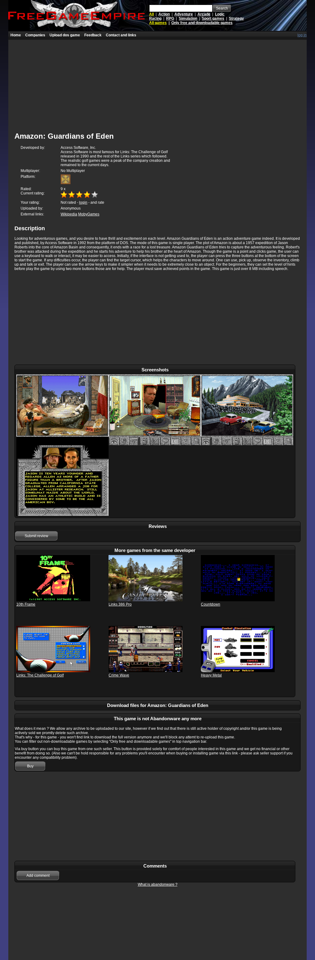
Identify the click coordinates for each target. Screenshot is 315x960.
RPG (170, 18)
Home (15, 35)
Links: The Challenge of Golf (40, 675)
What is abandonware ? (157, 884)
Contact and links (121, 35)
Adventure (183, 14)
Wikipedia (69, 214)
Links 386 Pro (120, 604)
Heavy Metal (211, 675)
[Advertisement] (157, 83)
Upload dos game (65, 35)
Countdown (210, 604)
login (83, 202)
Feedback (93, 35)
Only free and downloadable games (202, 23)
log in (302, 35)
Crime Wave (119, 675)
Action (164, 14)
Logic (220, 14)
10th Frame (25, 604)
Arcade (203, 14)
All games (158, 23)
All (151, 14)
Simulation (188, 18)
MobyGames (88, 214)
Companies (35, 35)
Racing (155, 18)
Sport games (213, 18)
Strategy (236, 18)
